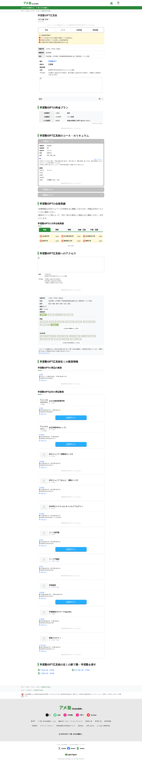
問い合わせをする (44, 353)
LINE (58, 715)
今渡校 (41, 374)
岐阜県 (28, 11)
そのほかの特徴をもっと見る (71, 328)
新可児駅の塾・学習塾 (82, 670)
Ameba (64, 748)
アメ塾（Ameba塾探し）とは (47, 721)
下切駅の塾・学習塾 (47, 673)
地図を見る (44, 380)
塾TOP (23, 11)
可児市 (32, 11)
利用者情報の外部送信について (65, 726)
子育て (82, 715)
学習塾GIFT (52, 61)
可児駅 (37, 11)
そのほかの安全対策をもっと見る (71, 343)
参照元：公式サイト (98, 159)
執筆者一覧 (88, 721)
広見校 (41, 408)
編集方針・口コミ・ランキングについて (70, 721)
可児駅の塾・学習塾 (47, 670)
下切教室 (41, 461)
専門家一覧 (98, 721)
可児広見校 (42, 645)
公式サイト (71, 417)
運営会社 (80, 726)
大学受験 (70, 715)
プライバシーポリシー (47, 726)
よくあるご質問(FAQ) (103, 726)
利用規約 (34, 726)
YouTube (94, 715)
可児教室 (41, 435)
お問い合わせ (90, 726)
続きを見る (71, 245)
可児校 (41, 566)
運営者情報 (107, 721)
